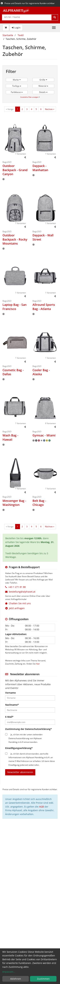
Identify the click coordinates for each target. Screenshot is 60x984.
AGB (41, 806)
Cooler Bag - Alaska (41, 372)
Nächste (49, 109)
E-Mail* (9, 716)
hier (38, 663)
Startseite (7, 35)
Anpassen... (8, 971)
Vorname (10, 692)
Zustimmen (43, 978)
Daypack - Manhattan (40, 168)
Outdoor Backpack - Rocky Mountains (14, 239)
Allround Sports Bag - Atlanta (43, 307)
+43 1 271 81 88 (17, 587)
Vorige (10, 109)
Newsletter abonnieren (20, 772)
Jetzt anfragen (16, 608)
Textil (21, 35)
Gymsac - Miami (44, 435)
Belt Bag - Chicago (39, 503)
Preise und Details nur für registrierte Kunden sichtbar (29, 3)
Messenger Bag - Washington (14, 503)
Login (17, 27)
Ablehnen (15, 978)
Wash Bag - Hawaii (10, 437)
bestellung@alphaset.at (22, 591)
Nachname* (12, 704)
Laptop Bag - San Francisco (14, 307)
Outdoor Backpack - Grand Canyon (15, 170)
